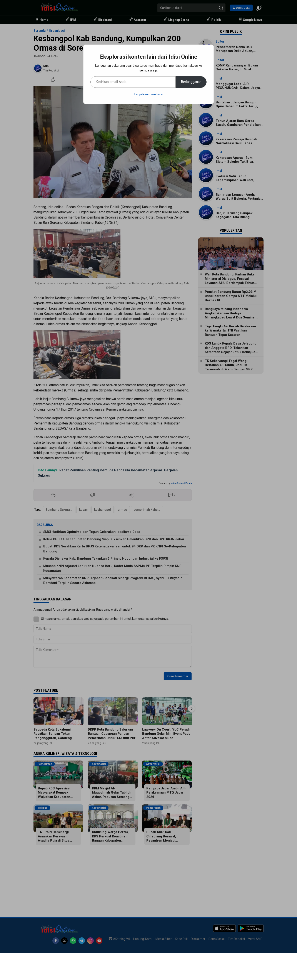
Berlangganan (191, 82)
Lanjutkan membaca (148, 94)
